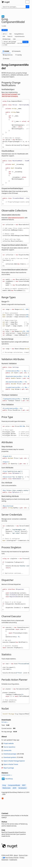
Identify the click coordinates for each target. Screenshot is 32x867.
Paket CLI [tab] (10, 36)
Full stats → (5, 722)
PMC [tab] (10, 34)
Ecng (4, 785)
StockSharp (9, 779)
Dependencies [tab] (8, 55)
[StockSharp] (3, 778)
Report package (9, 768)
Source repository (9, 747)
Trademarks (13, 860)
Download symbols (10, 757)
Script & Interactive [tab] (19, 36)
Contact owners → (7, 775)
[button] (25, 42)
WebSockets (6, 788)
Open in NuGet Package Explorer (14, 761)
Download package (10, 754)
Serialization (22, 788)
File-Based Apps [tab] (6, 39)
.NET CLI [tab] (5, 34)
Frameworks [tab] (17, 51)
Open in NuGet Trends (11, 764)
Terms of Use (23, 855)
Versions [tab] (6, 58)
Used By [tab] (19, 55)
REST (23, 785)
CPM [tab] (4, 36)
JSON (14, 788)
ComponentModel (14, 785)
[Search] (27, 6)
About (16, 855)
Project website (9, 743)
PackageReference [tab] (19, 34)
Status (4, 822)
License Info (7, 750)
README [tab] (6, 51)
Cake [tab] (14, 39)
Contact (5, 813)
